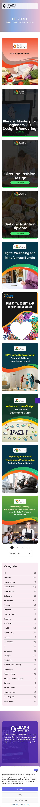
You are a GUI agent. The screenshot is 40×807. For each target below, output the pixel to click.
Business (7, 578)
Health (6, 628)
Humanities (8, 642)
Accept (20, 789)
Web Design (8, 701)
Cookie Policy (15, 804)
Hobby (6, 637)
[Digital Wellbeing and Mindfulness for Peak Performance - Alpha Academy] (20, 265)
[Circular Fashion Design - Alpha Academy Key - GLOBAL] (20, 164)
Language (8, 651)
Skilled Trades (9, 688)
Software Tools (10, 692)
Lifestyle (7, 656)
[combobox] (20, 553)
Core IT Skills (9, 587)
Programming (9, 674)
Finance (7, 605)
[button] (36, 770)
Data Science (9, 591)
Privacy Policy (25, 804)
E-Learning (8, 601)
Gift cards (7, 610)
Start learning (19, 22)
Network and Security (12, 665)
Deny (20, 795)
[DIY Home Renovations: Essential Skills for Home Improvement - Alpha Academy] (20, 367)
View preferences (20, 800)
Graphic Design (10, 614)
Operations (8, 669)
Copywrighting (9, 582)
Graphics (7, 619)
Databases (8, 596)
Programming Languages (14, 678)
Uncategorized (9, 697)
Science (7, 683)
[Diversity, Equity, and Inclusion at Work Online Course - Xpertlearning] (20, 316)
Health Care (8, 633)
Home (8, 22)
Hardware (8, 623)
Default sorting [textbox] (15, 553)
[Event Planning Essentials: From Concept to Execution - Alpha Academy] (20, 418)
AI (5, 573)
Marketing (8, 660)
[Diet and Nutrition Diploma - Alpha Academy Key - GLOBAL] (20, 215)
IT (5, 646)
